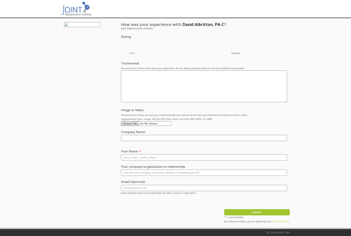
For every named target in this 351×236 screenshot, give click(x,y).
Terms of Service (280, 221)
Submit (257, 212)
